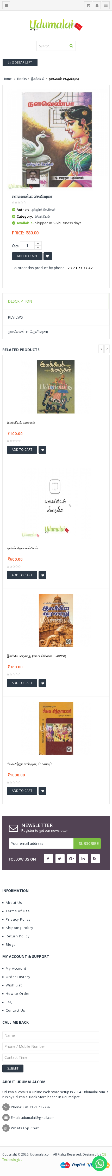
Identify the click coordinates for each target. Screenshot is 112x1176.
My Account (16, 968)
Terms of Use (18, 911)
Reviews (15, 317)
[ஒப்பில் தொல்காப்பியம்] (56, 503)
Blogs (11, 944)
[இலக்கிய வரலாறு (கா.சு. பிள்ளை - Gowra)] (56, 619)
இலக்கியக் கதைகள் (21, 422)
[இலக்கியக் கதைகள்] (56, 386)
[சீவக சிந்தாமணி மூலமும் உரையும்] (56, 727)
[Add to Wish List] (42, 450)
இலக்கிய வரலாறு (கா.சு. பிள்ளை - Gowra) (36, 655)
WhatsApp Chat (25, 1128)
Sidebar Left (21, 62)
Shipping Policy (19, 927)
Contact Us (15, 1010)
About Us (14, 902)
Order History (18, 976)
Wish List (14, 985)
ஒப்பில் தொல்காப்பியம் (22, 548)
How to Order (18, 993)
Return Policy (18, 936)
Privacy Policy (18, 919)
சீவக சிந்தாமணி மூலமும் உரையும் (29, 763)
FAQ (9, 1002)
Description (20, 301)
